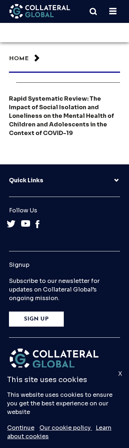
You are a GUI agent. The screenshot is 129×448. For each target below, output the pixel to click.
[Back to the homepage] (40, 11)
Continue (20, 428)
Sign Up (36, 319)
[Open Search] (97, 11)
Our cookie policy (65, 428)
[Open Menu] (113, 11)
